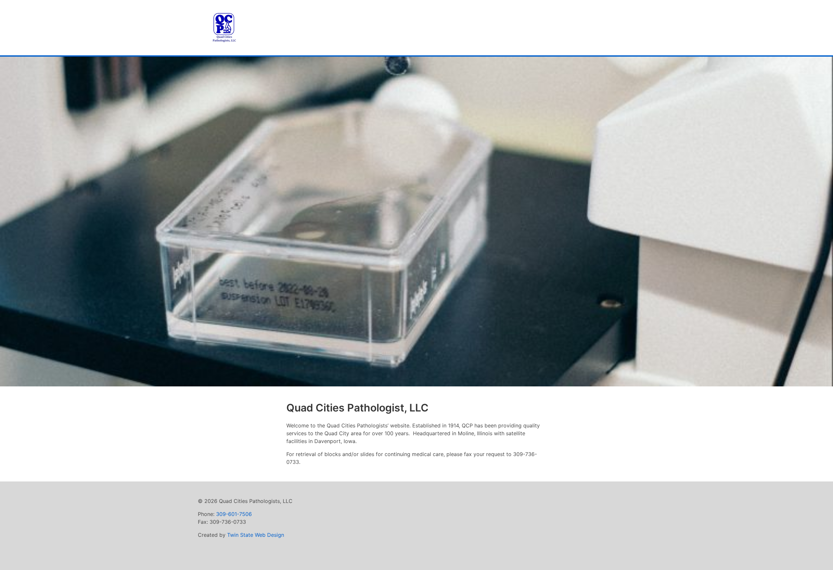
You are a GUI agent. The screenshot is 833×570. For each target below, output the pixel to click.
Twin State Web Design (255, 535)
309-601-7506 (234, 514)
